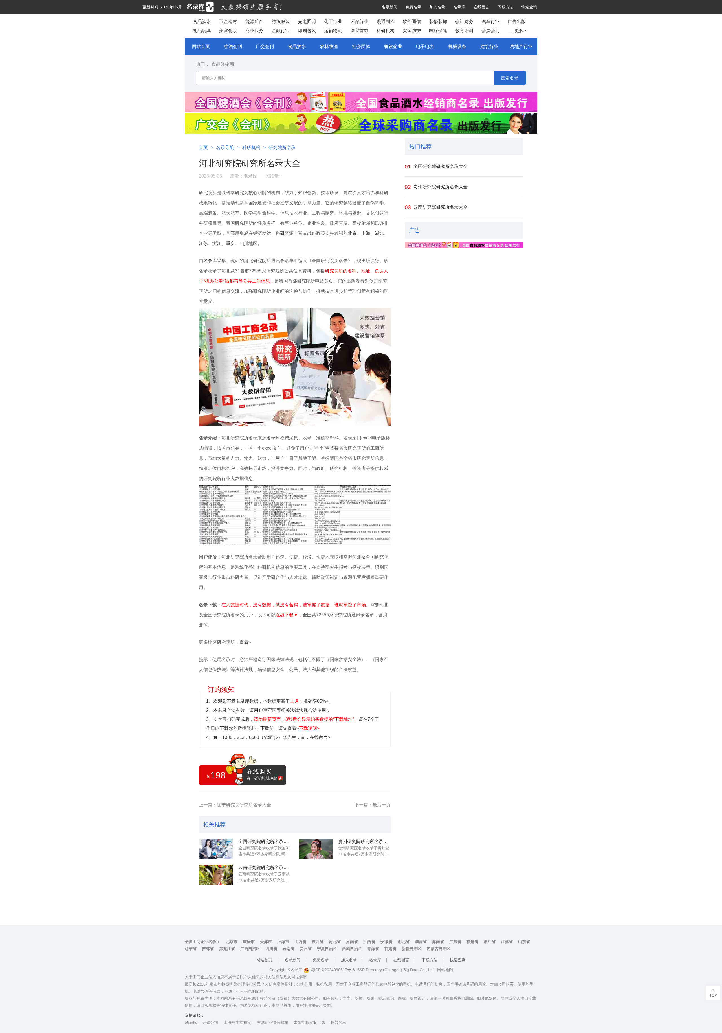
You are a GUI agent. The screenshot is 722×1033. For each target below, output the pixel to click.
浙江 (216, 243)
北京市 (231, 941)
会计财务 (464, 21)
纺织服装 (281, 21)
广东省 (455, 941)
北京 (352, 233)
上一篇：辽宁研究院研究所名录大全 (235, 804)
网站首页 (201, 46)
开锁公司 (210, 1022)
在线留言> (320, 737)
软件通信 (412, 21)
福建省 (472, 941)
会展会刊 (490, 30)
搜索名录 (510, 78)
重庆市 (249, 941)
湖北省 (404, 941)
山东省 (524, 941)
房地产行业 (521, 46)
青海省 (373, 948)
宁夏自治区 (327, 948)
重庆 (230, 243)
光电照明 (307, 21)
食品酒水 (202, 21)
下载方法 (505, 7)
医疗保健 (438, 30)
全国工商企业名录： (202, 941)
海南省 (438, 941)
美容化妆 (228, 30)
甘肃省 (390, 948)
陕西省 (317, 941)
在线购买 (262, 774)
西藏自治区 (352, 948)
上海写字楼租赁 (237, 1022)
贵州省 (306, 948)
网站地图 (445, 970)
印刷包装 (307, 30)
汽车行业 (490, 21)
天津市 (266, 941)
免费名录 (413, 7)
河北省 (335, 941)
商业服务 (254, 30)
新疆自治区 (411, 948)
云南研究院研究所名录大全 (264, 867)
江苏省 (507, 941)
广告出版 (517, 21)
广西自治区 (250, 948)
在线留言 (481, 7)
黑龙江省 (227, 948)
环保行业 (359, 21)
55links (191, 1022)
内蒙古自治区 (438, 948)
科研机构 (386, 30)
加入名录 (437, 7)
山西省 (300, 941)
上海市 (283, 941)
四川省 (271, 948)
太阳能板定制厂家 (309, 1022)
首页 (203, 147)
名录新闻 (389, 7)
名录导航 (225, 147)
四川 (243, 243)
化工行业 (333, 21)
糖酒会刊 (233, 46)
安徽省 (386, 941)
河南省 (352, 941)
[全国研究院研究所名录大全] (216, 849)
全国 (307, 614)
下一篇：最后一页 (373, 804)
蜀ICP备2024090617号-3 (332, 970)
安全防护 (412, 30)
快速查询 (529, 7)
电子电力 (425, 46)
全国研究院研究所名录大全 (264, 841)
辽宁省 (191, 948)
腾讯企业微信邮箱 (272, 1022)
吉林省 (208, 948)
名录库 (459, 7)
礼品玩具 (202, 30)
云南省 (288, 948)
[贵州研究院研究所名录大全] (316, 849)
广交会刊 (265, 46)
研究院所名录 (282, 147)
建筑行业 (489, 46)
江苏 (203, 243)
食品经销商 (223, 64)
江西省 (369, 941)
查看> (245, 642)
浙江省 (490, 941)
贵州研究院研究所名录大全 (364, 841)
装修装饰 (438, 21)
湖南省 (421, 941)
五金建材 (228, 21)
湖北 (379, 233)
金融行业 (281, 30)
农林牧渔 (329, 46)
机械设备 (457, 46)
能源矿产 (254, 21)
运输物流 (333, 30)
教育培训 (464, 30)
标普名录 (338, 1022)
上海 (365, 233)
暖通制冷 (386, 21)
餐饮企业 (393, 46)
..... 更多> (517, 30)
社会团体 (361, 46)
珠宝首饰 (359, 30)
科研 (280, 233)
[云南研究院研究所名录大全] (216, 875)
